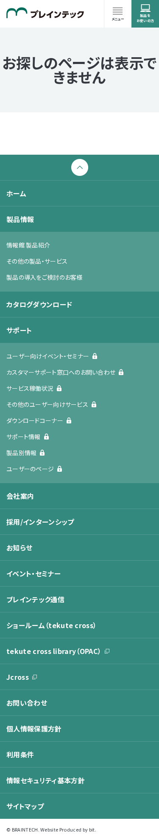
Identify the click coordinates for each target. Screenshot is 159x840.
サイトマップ (25, 806)
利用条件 (20, 754)
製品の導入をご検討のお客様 (44, 277)
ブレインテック (45, 12)
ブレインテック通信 (35, 599)
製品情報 (20, 219)
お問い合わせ (26, 703)
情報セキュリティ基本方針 (45, 780)
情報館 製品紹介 (28, 245)
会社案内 (20, 496)
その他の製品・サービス (36, 261)
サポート (19, 330)
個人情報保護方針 (34, 728)
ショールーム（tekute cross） (51, 625)
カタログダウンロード (39, 304)
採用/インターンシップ (40, 522)
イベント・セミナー (33, 573)
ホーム (16, 193)
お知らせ (19, 547)
